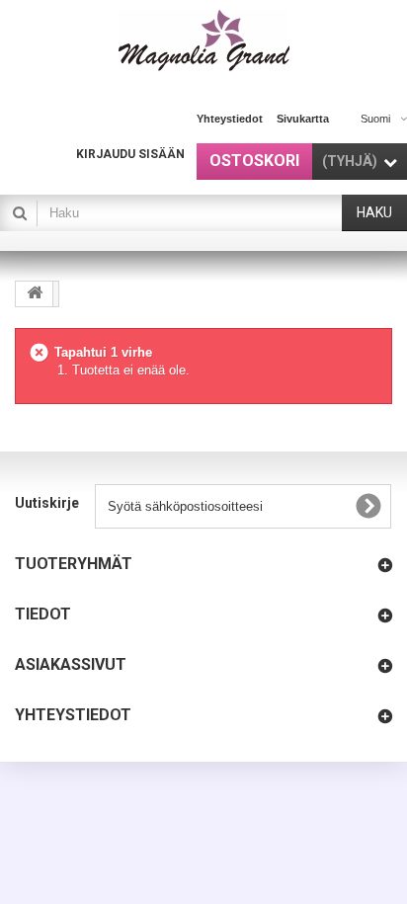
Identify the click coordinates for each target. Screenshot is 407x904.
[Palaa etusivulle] (34, 294)
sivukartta (303, 118)
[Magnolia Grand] (204, 40)
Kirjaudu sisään (130, 154)
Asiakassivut (70, 664)
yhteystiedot (230, 118)
